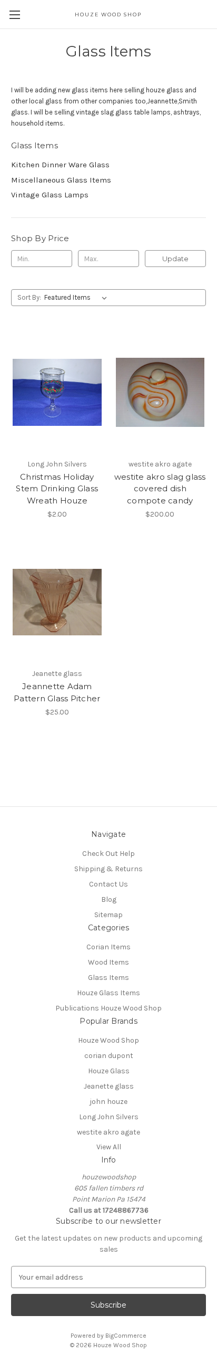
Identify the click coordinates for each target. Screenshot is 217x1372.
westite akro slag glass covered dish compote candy (160, 489)
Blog (108, 899)
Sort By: (29, 297)
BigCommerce (125, 1335)
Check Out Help (108, 853)
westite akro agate (108, 1132)
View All (108, 1146)
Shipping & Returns (108, 868)
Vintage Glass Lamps (49, 194)
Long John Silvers (109, 1116)
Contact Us (108, 884)
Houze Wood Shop (108, 1040)
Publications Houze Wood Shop (108, 1008)
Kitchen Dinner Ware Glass (60, 164)
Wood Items (108, 962)
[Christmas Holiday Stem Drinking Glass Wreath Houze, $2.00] (57, 392)
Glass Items (108, 977)
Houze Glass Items (108, 992)
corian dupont (108, 1055)
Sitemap (108, 914)
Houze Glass (109, 1070)
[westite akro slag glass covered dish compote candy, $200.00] (160, 392)
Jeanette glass (109, 1086)
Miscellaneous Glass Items (61, 180)
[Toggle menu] (14, 14)
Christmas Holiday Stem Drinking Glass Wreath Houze (57, 489)
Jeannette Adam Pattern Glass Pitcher (57, 692)
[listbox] (78, 298)
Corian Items (108, 946)
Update (175, 258)
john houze (108, 1101)
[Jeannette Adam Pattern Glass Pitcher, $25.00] (57, 602)
